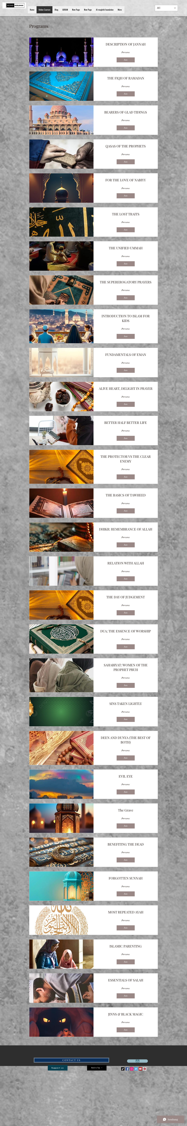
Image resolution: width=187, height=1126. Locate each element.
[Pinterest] (144, 1069)
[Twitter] (136, 1069)
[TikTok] (122, 1069)
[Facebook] (127, 1069)
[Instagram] (131, 1069)
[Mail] (137, 1061)
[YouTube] (140, 1069)
